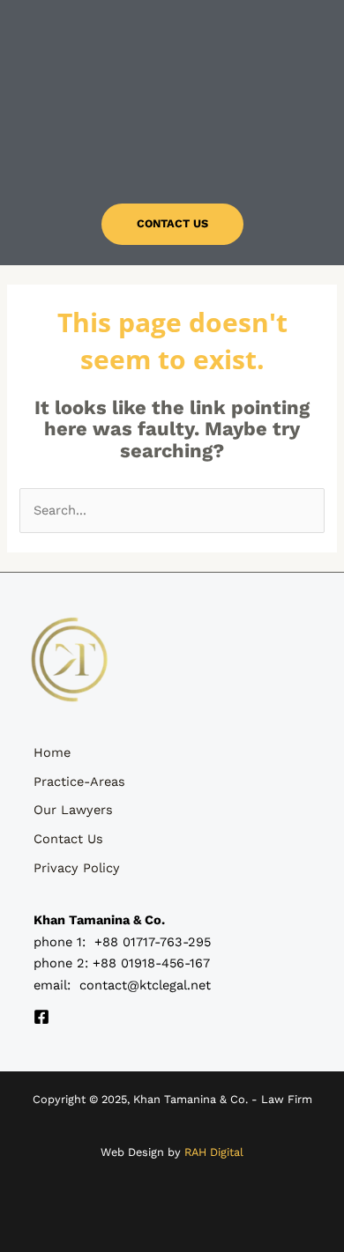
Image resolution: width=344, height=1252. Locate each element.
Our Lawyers (73, 810)
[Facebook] (41, 1017)
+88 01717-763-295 (152, 942)
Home (52, 752)
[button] (172, 155)
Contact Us (68, 839)
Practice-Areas (79, 781)
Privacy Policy (77, 868)
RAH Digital (213, 1152)
